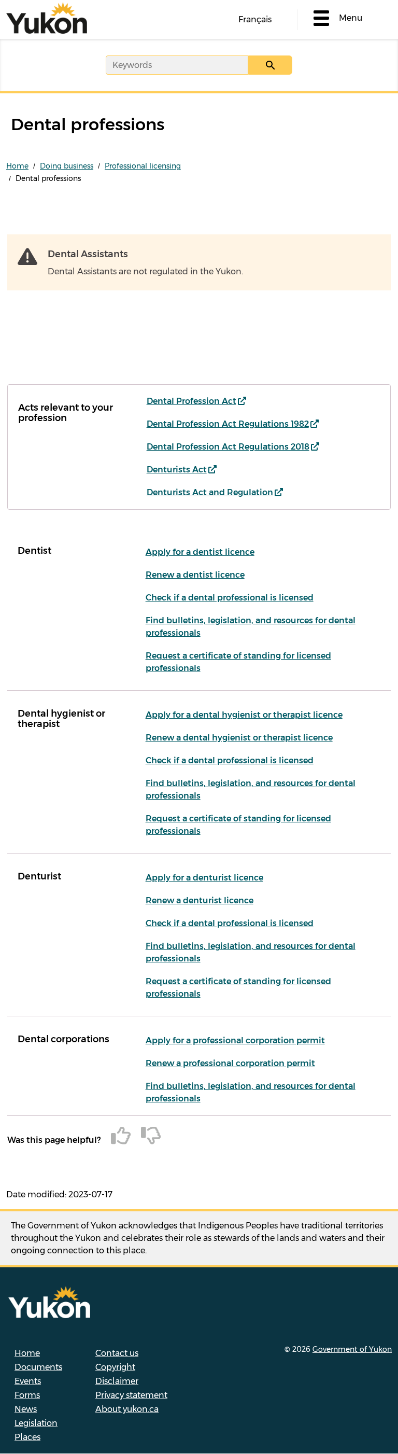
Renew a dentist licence (195, 575)
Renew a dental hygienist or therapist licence (239, 738)
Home (17, 166)
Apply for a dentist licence (200, 552)
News (26, 1409)
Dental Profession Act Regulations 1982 (228, 424)
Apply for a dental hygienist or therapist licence (244, 715)
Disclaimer (116, 1381)
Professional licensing (143, 166)
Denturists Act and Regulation (210, 492)
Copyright (115, 1367)
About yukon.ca (127, 1409)
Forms (27, 1395)
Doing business (66, 166)
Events (28, 1381)
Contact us (116, 1353)
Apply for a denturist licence (204, 878)
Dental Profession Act (191, 401)
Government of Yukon (352, 1349)
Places (27, 1437)
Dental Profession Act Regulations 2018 (228, 447)
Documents (38, 1367)
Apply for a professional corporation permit (235, 1040)
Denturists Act (177, 469)
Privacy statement (131, 1395)
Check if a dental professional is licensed (230, 598)
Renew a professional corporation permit (230, 1063)
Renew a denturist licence (199, 900)
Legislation (36, 1423)
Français (255, 19)
